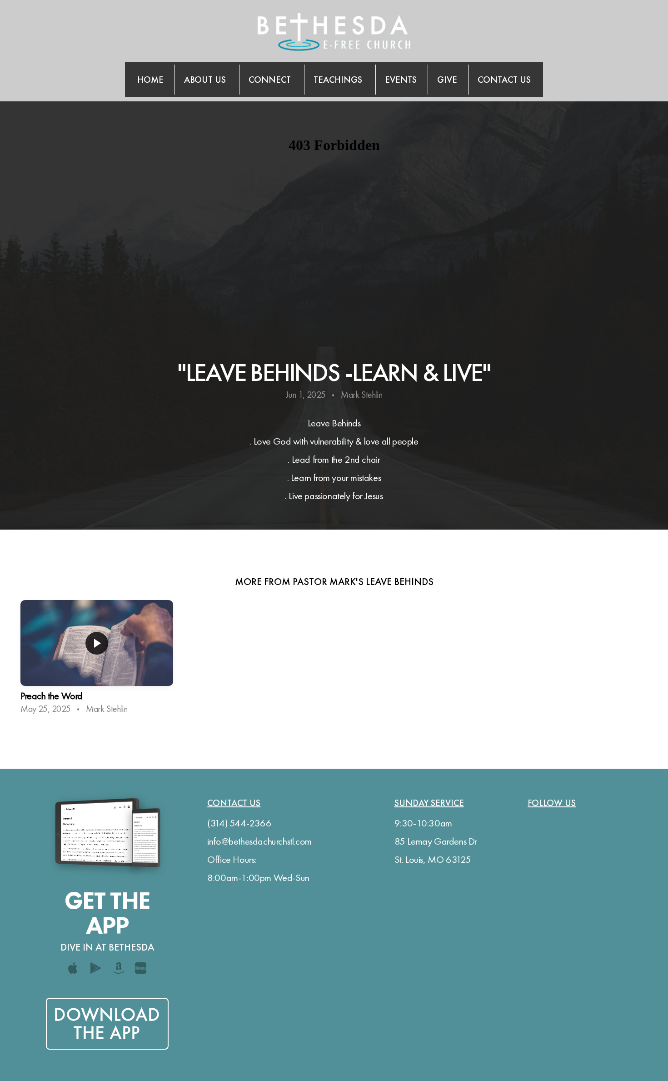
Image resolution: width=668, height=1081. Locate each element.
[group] (96, 660)
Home (150, 79)
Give (447, 79)
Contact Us (504, 79)
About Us (206, 79)
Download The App (107, 1023)
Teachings (339, 79)
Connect (271, 79)
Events (401, 79)
